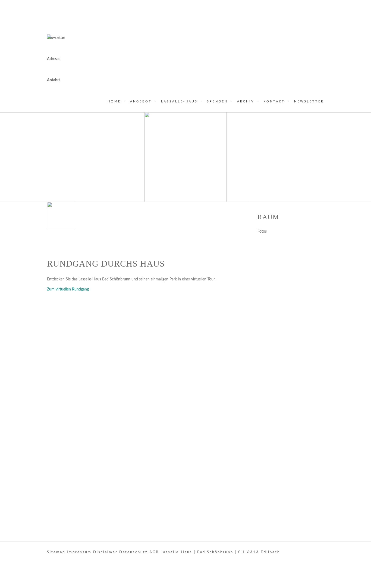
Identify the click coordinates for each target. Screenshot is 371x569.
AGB (154, 552)
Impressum (79, 552)
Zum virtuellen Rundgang (68, 289)
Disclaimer (105, 552)
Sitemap (56, 552)
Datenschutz (133, 552)
